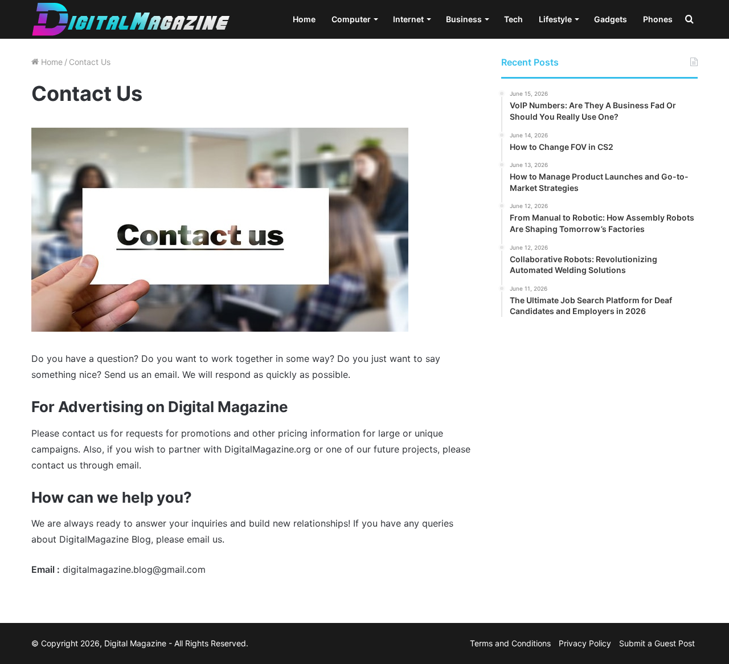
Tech (513, 19)
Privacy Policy (585, 643)
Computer (351, 19)
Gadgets (610, 19)
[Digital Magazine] (131, 19)
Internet (408, 19)
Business (464, 19)
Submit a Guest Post (657, 643)
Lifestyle (555, 19)
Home (304, 19)
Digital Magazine (135, 643)
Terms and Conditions (510, 643)
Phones (658, 19)
